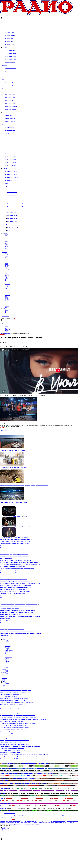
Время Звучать (4, 805)
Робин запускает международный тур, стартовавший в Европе (14, 554)
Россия (6, 235)
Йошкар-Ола (7, 269)
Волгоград (7, 265)
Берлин (6, 260)
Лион (6, 277)
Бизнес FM (3, 808)
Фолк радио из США (11, 195)
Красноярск (7, 648)
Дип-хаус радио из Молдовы (11, 76)
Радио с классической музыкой (70, 821)
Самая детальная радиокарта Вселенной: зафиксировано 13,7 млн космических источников (20, 746)
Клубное (17, 815)
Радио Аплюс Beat (4, 635)
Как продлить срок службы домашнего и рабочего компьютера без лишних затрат (17, 708)
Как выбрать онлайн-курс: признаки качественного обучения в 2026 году (15, 692)
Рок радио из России (9, 26)
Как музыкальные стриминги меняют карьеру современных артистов (15, 545)
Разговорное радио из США (11, 180)
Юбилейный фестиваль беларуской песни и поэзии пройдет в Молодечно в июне (17, 610)
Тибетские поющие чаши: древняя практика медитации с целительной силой (16, 597)
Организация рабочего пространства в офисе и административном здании (15, 541)
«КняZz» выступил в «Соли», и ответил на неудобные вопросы (15, 537)
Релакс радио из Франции (10, 147)
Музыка (6, 312)
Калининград (7, 270)
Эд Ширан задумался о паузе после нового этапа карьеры (12, 704)
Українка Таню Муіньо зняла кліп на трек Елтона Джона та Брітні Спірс (19, 795)
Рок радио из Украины (9, 29)
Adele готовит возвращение (6, 558)
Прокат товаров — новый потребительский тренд (13, 467)
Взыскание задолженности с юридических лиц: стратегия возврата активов (16, 710)
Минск (6, 279)
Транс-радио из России (9, 91)
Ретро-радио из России (9, 127)
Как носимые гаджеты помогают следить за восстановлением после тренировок (16, 595)
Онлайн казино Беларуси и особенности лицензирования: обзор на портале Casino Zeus (23, 785)
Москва (6, 281)
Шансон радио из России (10, 82)
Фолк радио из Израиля (12, 192)
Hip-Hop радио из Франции (10, 165)
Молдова (6, 246)
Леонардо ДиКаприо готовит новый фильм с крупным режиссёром (15, 624)
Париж (6, 289)
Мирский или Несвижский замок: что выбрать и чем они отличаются (14, 543)
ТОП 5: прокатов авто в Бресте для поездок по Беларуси (11, 694)
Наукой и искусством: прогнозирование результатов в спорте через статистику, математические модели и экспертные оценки (33, 765)
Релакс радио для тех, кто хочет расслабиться (41, 822)
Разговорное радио (27, 822)
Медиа (6, 311)
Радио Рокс (3, 798)
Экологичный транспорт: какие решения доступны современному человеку (16, 581)
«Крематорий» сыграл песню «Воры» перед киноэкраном (14, 516)
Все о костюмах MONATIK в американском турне (13, 502)
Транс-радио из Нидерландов (11, 106)
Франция (6, 249)
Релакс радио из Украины (10, 141)
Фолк (6, 186)
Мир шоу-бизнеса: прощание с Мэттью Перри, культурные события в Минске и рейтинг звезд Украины (23, 756)
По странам (4, 233)
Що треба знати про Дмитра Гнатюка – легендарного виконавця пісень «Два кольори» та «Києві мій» (27, 773)
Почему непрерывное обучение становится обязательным (12, 566)
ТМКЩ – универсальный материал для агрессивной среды (12, 750)
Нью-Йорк (7, 285)
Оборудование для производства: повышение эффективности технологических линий (18, 723)
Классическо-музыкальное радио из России (16, 203)
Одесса (6, 287)
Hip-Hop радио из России (10, 153)
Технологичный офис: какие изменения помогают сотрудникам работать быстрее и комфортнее (20, 564)
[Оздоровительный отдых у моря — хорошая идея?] (12, 447)
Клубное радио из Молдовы (11, 59)
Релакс (4, 136)
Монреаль (6, 280)
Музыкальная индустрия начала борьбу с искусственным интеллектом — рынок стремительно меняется (23, 719)
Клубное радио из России (10, 50)
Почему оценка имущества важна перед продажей (10, 713)
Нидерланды (7, 247)
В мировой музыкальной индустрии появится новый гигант (13, 700)
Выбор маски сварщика (5, 618)
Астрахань (7, 256)
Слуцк (6, 296)
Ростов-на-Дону (8, 292)
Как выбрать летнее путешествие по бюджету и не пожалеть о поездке (14, 570)
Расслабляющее (42, 815)
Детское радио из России (12, 227)
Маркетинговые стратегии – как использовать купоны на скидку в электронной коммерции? (25, 783)
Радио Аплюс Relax (5, 788)
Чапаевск (6, 305)
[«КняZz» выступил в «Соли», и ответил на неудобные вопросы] (9, 536)
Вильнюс (6, 263)
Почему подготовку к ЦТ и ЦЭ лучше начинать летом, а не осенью (14, 698)
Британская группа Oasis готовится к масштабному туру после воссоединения (17, 599)
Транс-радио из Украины (10, 94)
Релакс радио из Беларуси (10, 144)
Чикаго (6, 307)
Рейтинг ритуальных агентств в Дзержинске (9, 696)
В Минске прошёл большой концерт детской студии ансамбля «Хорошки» (16, 612)
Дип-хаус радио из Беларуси (11, 73)
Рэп (3, 150)
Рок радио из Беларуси (9, 32)
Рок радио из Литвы (9, 38)
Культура (6, 310)
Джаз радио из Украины (12, 215)
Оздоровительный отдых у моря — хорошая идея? (13, 450)
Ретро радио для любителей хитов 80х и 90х (58, 822)
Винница (6, 264)
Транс (3, 88)
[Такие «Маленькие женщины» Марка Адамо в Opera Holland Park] (9, 525)
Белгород (6, 258)
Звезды (6, 309)
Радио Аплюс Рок (4, 800)
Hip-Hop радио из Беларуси (10, 159)
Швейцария (4, 688)
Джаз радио (7, 821)
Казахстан (7, 242)
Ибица (6, 268)
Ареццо (6, 255)
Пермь (6, 290)
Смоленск (6, 297)
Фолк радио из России (12, 189)
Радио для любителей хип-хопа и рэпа (58, 821)
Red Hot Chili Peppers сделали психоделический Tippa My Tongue (17, 780)
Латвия (6, 244)
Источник (2, 427)
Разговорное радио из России (11, 171)
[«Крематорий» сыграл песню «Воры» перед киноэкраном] (9, 515)
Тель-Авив (7, 299)
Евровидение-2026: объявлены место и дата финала (11, 620)
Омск (6, 288)
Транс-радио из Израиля (10, 100)
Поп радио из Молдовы (10, 121)
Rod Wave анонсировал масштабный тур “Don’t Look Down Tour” (14, 556)
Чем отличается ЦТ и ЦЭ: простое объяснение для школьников (17, 778)
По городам (4, 252)
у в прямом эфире (12, 629)
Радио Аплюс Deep (5, 803)
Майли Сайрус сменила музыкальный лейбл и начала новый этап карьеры (16, 539)
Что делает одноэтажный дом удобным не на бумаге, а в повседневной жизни (16, 735)
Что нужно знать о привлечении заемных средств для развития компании (15, 560)
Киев (6, 273)
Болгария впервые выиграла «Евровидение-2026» (11, 614)
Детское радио (2, 821)
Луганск (6, 278)
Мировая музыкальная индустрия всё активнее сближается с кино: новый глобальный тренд (20, 562)
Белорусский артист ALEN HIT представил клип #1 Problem (13, 738)
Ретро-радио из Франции (10, 133)
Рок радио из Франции (9, 44)
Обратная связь (5, 316)
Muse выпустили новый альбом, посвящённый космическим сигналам (15, 606)
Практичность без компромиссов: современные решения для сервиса (14, 744)
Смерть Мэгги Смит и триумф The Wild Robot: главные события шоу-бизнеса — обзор (19, 758)
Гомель (6, 267)
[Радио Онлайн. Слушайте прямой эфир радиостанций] (36, 15)
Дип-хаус (4, 65)
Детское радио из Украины (12, 230)
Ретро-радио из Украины (10, 130)
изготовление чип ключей (9, 813)
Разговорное (5, 168)
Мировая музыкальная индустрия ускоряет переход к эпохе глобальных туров (17, 715)
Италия (6, 241)
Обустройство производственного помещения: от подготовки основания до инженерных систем (20, 583)
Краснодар (7, 275)
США (6, 248)
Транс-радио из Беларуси (10, 97)
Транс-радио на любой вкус (18, 824)
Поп (3, 112)
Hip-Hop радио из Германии (11, 162)
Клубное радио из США (10, 62)
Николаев (6, 286)
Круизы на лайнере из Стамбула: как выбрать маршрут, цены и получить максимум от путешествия (21, 601)
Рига (6, 291)
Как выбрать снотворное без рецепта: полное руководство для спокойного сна (16, 702)
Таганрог (6, 298)
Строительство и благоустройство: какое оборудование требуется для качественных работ (24, 485)
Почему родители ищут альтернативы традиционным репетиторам (14, 622)
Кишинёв (6, 274)
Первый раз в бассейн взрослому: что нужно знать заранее (12, 547)
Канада (6, 243)
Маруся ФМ (3, 770)
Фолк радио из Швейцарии (13, 197)
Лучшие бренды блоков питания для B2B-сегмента (10, 572)
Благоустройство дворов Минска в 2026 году (9, 608)
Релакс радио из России (10, 138)
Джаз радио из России (12, 212)
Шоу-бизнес (7, 313)
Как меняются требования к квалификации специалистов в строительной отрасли (17, 568)
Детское (6, 224)
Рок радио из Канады (9, 41)
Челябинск (7, 306)
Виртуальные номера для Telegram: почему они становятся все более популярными (22, 768)
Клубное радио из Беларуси (10, 56)
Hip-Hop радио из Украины (10, 156)
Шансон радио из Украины (10, 85)
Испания (4, 675)
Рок (3, 23)
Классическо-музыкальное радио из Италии (16, 206)
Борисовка (7, 262)
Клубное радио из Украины (10, 53)
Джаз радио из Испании (12, 221)
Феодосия (6, 302)
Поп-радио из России (9, 115)
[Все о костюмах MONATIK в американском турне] (12, 500)
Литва (6, 245)
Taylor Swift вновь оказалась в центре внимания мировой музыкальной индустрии (18, 717)
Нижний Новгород (9, 650)
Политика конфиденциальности (9, 830)
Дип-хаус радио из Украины (11, 71)
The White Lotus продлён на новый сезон (9, 626)
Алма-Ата (6, 253)
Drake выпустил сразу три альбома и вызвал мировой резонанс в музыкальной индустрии (20, 616)
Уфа (5, 301)
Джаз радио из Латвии (12, 218)
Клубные (4, 47)
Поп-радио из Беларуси (10, 118)
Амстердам (7, 254)
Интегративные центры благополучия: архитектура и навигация (13, 589)
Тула (6, 300)
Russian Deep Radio (5, 790)
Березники (7, 259)
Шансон (4, 79)
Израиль (6, 238)
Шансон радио (29, 824)
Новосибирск (7, 284)
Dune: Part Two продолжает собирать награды (10, 752)
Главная (1, 333)
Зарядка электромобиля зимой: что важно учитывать (11, 742)
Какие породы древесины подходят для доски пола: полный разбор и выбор (13, 706)
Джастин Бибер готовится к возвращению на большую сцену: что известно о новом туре (19, 604)
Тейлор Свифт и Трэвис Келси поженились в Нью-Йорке (12, 593)
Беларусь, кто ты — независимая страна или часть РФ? (15, 775)
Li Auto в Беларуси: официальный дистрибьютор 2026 (11, 721)
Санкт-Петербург (8, 295)
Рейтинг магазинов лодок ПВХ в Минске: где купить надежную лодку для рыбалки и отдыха (19, 733)
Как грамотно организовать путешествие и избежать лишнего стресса (14, 727)
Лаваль (6, 276)
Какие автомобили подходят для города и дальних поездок (12, 551)
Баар (6, 257)
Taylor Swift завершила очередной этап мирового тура (12, 748)
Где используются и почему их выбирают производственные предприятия (15, 690)
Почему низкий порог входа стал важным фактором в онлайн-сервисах (15, 591)
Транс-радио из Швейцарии (10, 109)
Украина (6, 236)
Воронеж (6, 266)
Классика (7, 200)
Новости (4, 308)
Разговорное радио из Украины (11, 174)
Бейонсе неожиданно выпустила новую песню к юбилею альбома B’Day (15, 587)
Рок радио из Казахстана (10, 35)
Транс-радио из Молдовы (10, 103)
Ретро (3, 124)
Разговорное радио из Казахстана (12, 177)
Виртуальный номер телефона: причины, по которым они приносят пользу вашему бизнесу (24, 763)
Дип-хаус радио (13, 821)
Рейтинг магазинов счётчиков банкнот (8, 731)
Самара (6, 656)
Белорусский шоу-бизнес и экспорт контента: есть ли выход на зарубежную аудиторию (19, 631)
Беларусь (6, 234)
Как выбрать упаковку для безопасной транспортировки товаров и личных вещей (17, 585)
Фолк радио (25, 824)
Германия (6, 237)
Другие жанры (5, 183)
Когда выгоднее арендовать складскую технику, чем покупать (13, 725)
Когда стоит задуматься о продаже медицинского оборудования (13, 729)
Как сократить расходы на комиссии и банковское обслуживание (13, 579)
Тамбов (6, 659)
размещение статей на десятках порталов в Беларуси (20, 633)
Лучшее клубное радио (31, 821)
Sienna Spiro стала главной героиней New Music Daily (11, 549)
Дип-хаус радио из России (10, 68)
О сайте (4, 314)
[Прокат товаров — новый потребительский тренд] (12, 465)
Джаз (6, 209)
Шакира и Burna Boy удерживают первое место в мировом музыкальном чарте (17, 574)
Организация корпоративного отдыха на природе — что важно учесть (14, 740)
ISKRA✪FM (3, 793)
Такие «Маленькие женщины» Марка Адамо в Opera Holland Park (16, 526)
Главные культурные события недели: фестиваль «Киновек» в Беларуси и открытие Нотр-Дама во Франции (24, 754)
